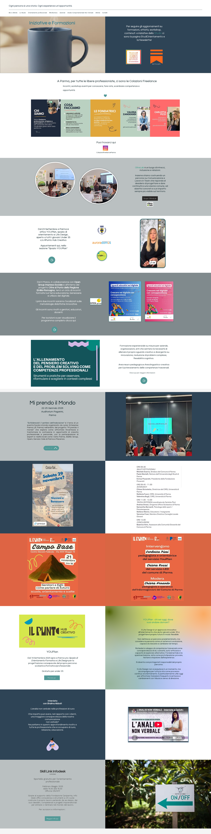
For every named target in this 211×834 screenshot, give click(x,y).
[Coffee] (51, 260)
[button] (162, 265)
